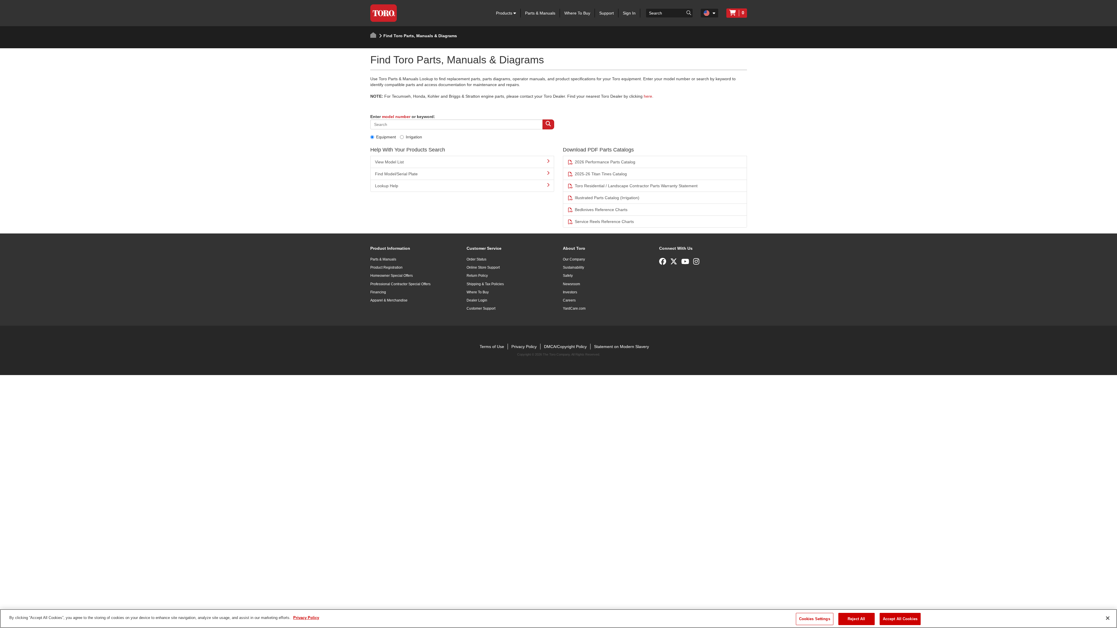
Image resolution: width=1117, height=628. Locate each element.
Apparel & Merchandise (389, 300)
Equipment (386, 137)
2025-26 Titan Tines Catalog (601, 174)
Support (606, 13)
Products (504, 13)
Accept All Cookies (900, 619)
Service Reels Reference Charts (604, 221)
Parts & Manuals (540, 13)
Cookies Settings (814, 619)
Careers (569, 300)
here (648, 96)
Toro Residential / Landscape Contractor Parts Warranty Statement (636, 185)
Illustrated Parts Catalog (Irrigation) (607, 197)
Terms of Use (492, 346)
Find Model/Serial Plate (396, 174)
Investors (570, 292)
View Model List (389, 162)
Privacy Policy (524, 346)
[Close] (1107, 618)
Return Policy (477, 276)
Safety (568, 276)
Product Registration (386, 267)
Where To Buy (577, 13)
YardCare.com (574, 308)
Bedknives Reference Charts (601, 209)
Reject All (856, 619)
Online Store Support (483, 267)
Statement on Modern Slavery (621, 346)
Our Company (574, 259)
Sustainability (573, 267)
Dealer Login (477, 300)
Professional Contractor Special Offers (400, 284)
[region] (558, 618)
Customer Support (481, 308)
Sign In (629, 13)
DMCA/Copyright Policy (565, 346)
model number (396, 116)
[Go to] (688, 12)
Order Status (476, 259)
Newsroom (571, 284)
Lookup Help (386, 185)
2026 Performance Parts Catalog (605, 162)
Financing (378, 292)
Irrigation (414, 137)
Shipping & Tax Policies (485, 284)
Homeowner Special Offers (391, 276)
